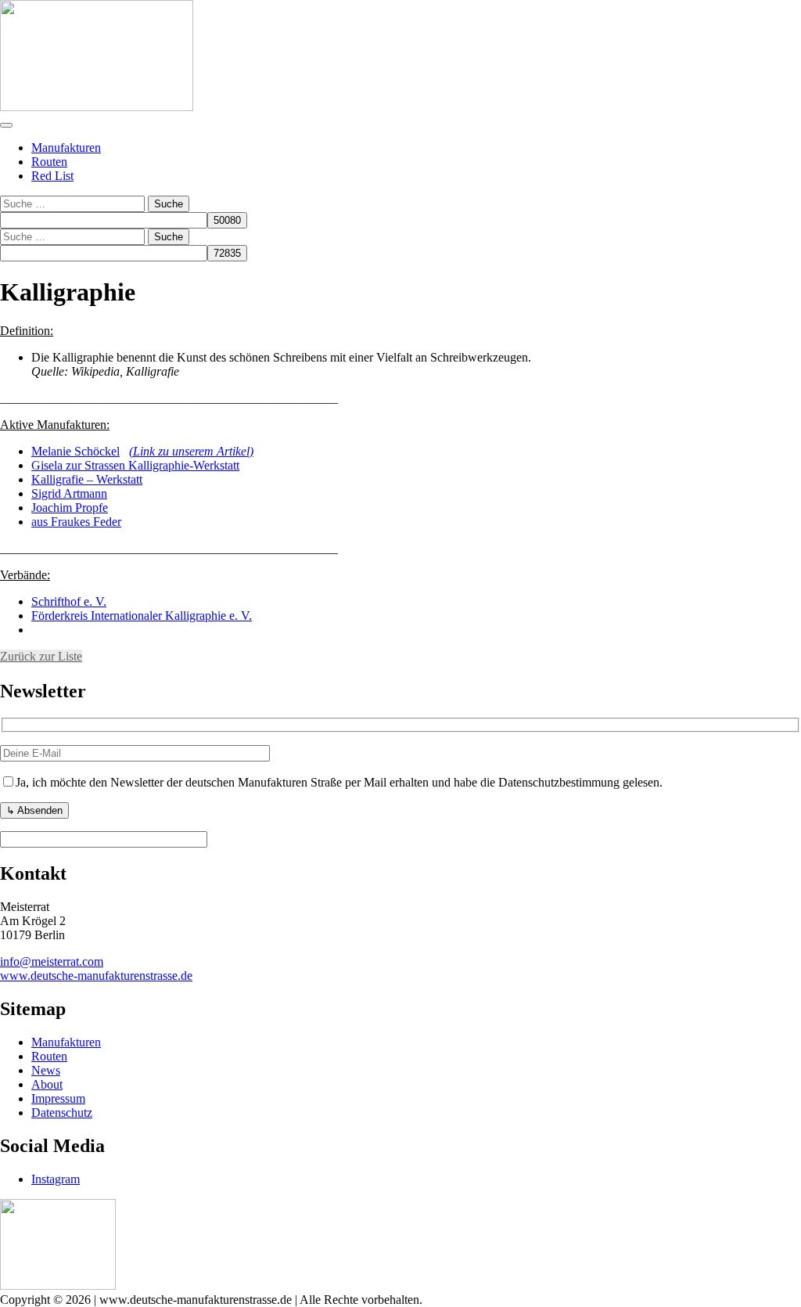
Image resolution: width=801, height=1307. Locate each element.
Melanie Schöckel (75, 451)
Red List (52, 175)
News (45, 1070)
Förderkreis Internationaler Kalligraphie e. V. (141, 615)
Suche (168, 204)
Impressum (58, 1098)
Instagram (55, 1179)
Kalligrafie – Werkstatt (86, 479)
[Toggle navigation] (6, 125)
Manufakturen (66, 147)
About (47, 1084)
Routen (49, 161)
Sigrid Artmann (69, 493)
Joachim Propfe (69, 507)
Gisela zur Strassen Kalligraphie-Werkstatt (135, 465)
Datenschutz (61, 1112)
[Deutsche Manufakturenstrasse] (96, 106)
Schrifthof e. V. (68, 601)
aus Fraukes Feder (76, 521)
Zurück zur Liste (41, 656)
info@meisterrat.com (51, 961)
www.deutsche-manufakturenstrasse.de (96, 975)
